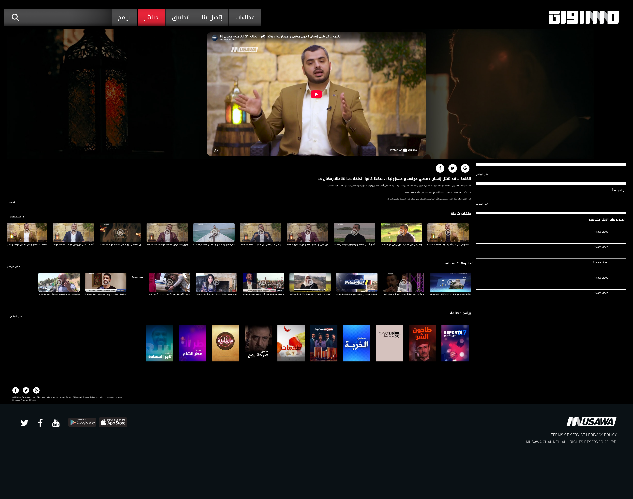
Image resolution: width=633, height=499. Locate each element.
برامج (124, 17)
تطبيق (180, 17)
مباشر (151, 17)
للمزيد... (12, 202)
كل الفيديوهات (17, 217)
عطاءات (245, 17)
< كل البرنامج (13, 266)
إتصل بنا (212, 17)
